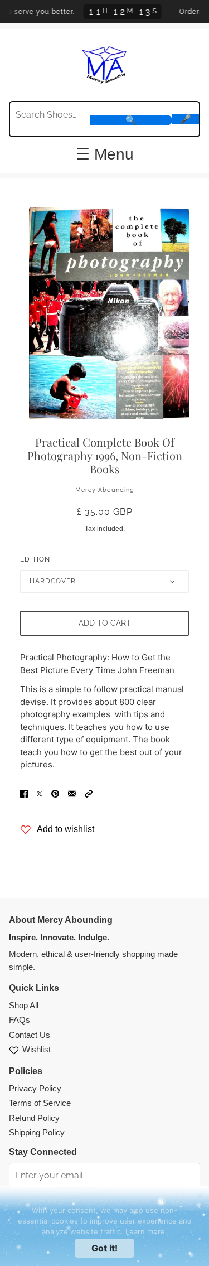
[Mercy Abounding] (104, 63)
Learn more (145, 1231)
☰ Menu (105, 154)
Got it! (104, 1248)
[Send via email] (72, 793)
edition (35, 559)
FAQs (19, 1020)
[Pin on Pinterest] (55, 793)
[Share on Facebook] (24, 793)
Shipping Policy (37, 1132)
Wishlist (36, 1049)
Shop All (23, 1005)
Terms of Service (40, 1103)
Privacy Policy (35, 1088)
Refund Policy (34, 1118)
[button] (88, 793)
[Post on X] (39, 793)
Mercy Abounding (104, 490)
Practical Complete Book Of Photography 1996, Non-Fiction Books (104, 455)
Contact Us (29, 1035)
